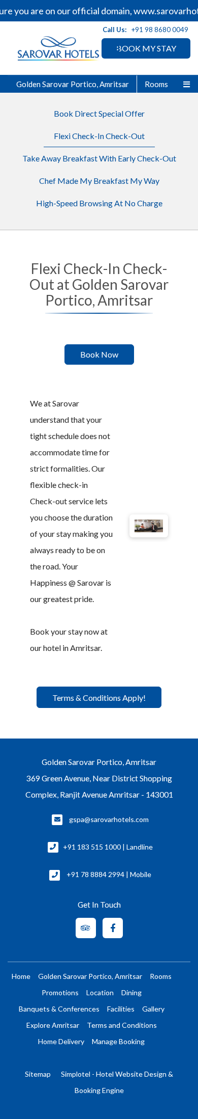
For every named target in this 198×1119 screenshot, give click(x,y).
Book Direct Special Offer (99, 113)
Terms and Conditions (122, 1025)
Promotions (60, 992)
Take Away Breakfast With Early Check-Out (99, 158)
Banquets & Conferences (59, 1008)
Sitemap (38, 1074)
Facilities (121, 1008)
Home (21, 976)
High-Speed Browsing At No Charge (99, 203)
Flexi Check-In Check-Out (99, 136)
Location (100, 992)
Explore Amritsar (52, 1025)
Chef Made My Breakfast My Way (99, 180)
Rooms (156, 84)
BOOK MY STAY (146, 48)
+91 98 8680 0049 (159, 29)
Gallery (153, 1008)
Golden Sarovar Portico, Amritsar (72, 84)
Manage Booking (118, 1041)
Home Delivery (61, 1041)
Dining (131, 992)
